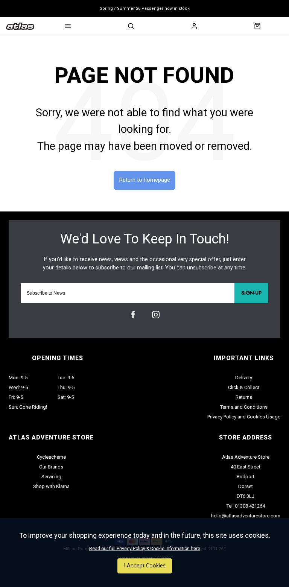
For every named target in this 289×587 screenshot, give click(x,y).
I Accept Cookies (145, 566)
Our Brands (51, 467)
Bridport (245, 476)
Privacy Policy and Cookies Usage (243, 417)
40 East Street (245, 467)
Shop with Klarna (51, 486)
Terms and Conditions (244, 407)
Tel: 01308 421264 (246, 506)
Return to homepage (144, 180)
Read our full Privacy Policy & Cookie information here (144, 548)
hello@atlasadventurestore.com (245, 516)
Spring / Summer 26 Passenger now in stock (145, 8)
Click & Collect (243, 387)
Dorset (245, 486)
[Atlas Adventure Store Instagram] (156, 314)
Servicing (51, 476)
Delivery (243, 377)
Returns (244, 397)
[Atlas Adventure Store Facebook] (133, 314)
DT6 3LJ (245, 496)
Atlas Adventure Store (245, 457)
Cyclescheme (51, 457)
